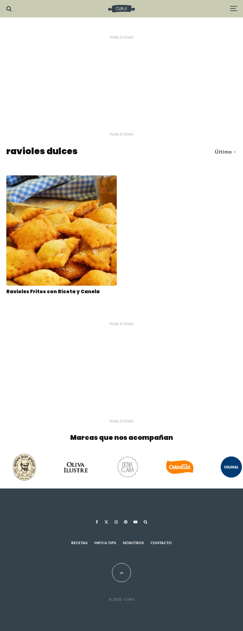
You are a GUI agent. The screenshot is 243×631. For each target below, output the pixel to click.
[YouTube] (135, 522)
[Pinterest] (125, 522)
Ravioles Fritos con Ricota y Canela (53, 291)
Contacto (161, 542)
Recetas (79, 542)
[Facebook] (97, 522)
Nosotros (133, 542)
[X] (106, 522)
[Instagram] (116, 522)
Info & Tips (105, 542)
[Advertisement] (121, 86)
